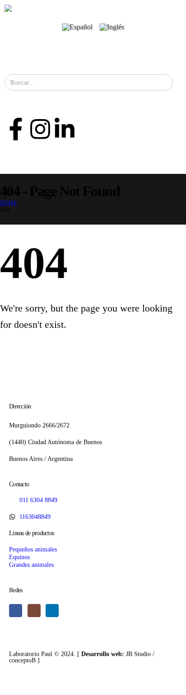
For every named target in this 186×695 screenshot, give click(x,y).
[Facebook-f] (16, 129)
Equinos (19, 557)
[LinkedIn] (52, 610)
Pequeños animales (33, 549)
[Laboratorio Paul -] (32, 8)
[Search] (159, 82)
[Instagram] (40, 129)
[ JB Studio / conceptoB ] (81, 657)
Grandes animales (31, 564)
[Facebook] (15, 610)
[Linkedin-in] (64, 129)
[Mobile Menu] (14, 54)
